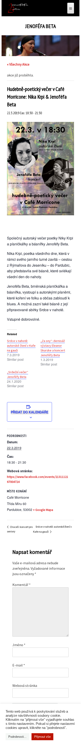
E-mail (18, 665)
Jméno (18, 645)
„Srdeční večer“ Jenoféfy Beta (17, 374)
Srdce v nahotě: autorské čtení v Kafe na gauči (21, 345)
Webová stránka (24, 685)
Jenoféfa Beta (40, 26)
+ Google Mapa (43, 510)
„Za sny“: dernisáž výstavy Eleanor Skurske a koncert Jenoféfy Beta (52, 348)
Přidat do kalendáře (29, 412)
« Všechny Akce (18, 64)
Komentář (21, 584)
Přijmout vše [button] (42, 736)
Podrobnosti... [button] (17, 736)
